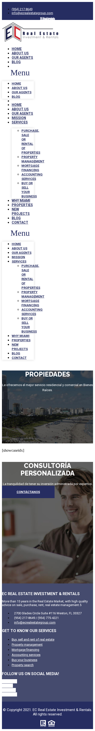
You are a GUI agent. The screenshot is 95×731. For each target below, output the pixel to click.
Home (17, 49)
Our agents (22, 58)
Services (20, 122)
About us (20, 53)
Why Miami (21, 201)
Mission (19, 118)
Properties (22, 205)
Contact (20, 222)
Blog (16, 62)
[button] (18, 72)
